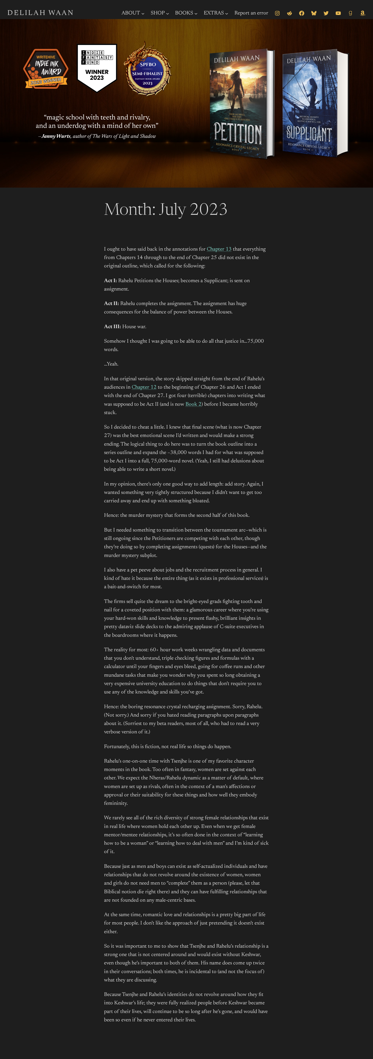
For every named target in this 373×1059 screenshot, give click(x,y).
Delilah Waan (40, 13)
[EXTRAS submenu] (226, 13)
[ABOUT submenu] (142, 13)
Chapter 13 (219, 249)
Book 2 (193, 404)
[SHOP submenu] (167, 13)
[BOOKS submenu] (195, 13)
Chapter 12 (144, 387)
